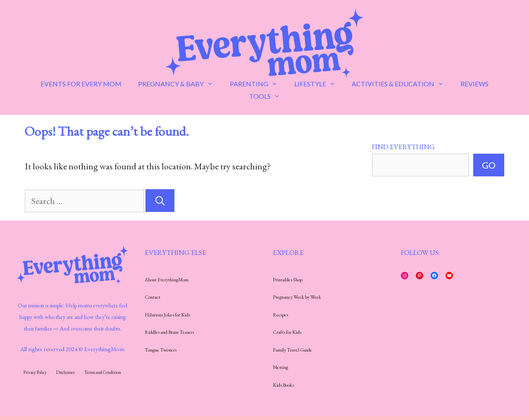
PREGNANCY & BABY (171, 84)
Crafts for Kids (287, 332)
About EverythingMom (166, 279)
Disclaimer (65, 372)
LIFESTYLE (310, 84)
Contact (152, 297)
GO (489, 165)
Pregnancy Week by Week (297, 297)
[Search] (159, 200)
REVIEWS (474, 84)
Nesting (280, 367)
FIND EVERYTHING (403, 146)
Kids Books (283, 385)
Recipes (280, 314)
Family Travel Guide (292, 350)
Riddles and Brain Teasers (169, 332)
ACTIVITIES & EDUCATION (393, 84)
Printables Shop (288, 279)
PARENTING (249, 84)
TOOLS (260, 96)
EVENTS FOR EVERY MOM (81, 84)
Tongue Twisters (160, 350)
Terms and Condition (102, 372)
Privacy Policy (35, 372)
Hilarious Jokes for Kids (167, 314)
